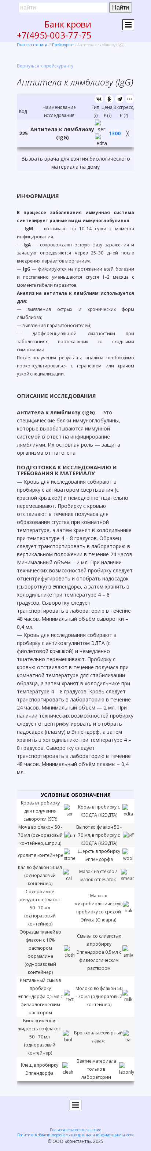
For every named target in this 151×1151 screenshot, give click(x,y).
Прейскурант (63, 44)
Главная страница (32, 44)
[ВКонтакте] (99, 99)
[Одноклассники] (109, 99)
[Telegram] (119, 99)
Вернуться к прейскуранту (45, 66)
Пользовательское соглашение (75, 1129)
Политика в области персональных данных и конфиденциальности (75, 1134)
